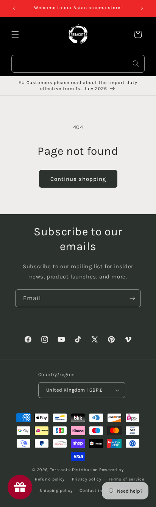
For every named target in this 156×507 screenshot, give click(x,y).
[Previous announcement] (14, 8)
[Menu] (15, 34)
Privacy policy (86, 479)
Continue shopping (78, 179)
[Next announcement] (142, 8)
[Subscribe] (132, 298)
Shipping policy (56, 490)
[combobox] (78, 63)
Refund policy (50, 479)
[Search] (136, 63)
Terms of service (126, 479)
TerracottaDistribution (74, 469)
